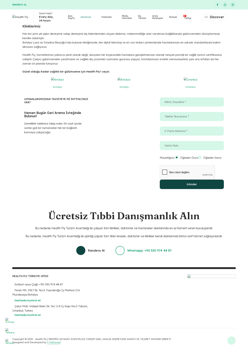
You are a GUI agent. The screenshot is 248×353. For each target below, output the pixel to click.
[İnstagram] (9, 322)
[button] (27, 84)
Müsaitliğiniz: (167, 157)
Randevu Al (19, 4)
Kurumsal (86, 17)
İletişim (173, 17)
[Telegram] (9, 332)
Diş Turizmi (142, 17)
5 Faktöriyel (54, 342)
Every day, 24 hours (46, 18)
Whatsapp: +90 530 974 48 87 (149, 250)
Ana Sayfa (71, 17)
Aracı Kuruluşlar (157, 17)
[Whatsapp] (9, 343)
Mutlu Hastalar (127, 17)
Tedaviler (106, 17)
